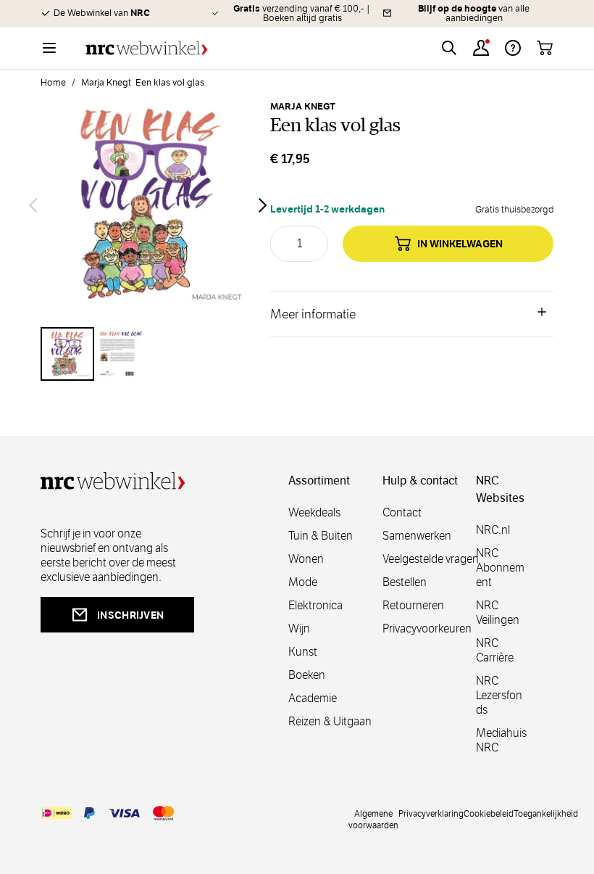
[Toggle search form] (449, 48)
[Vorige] (33, 205)
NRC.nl (493, 529)
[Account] (481, 48)
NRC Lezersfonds (499, 695)
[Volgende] (263, 205)
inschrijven (130, 615)
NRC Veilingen (497, 612)
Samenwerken (416, 535)
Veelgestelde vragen (430, 558)
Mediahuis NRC (501, 740)
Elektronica (315, 605)
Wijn (299, 628)
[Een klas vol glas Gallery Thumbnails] (148, 354)
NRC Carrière (495, 650)
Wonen (306, 558)
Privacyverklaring (431, 813)
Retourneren (413, 605)
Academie (312, 698)
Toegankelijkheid (546, 813)
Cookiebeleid (489, 813)
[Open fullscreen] (148, 205)
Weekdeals (314, 512)
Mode (302, 582)
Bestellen (404, 582)
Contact (402, 512)
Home (53, 82)
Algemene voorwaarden (373, 818)
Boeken (306, 675)
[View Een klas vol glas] (67, 354)
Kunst (302, 651)
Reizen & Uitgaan (330, 721)
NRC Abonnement (500, 567)
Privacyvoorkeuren (427, 628)
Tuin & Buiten (320, 535)
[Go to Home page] (146, 48)
